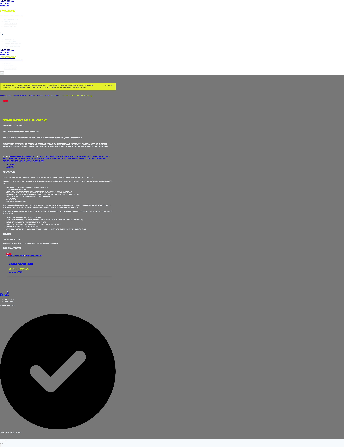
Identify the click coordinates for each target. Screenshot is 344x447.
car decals (60, 156)
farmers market (14, 158)
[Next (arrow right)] (2, 443)
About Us (7, 21)
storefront (28, 161)
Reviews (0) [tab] (10, 167)
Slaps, (93, 158)
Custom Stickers (11, 41)
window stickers (38, 161)
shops (88, 158)
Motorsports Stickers (13, 44)
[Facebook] (1, 295)
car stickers (69, 156)
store (12, 161)
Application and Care (11, 19)
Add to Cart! (13, 272)
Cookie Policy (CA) (10, 26)
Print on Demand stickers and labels (22, 156)
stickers (6, 161)
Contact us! (109, 85)
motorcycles (62, 158)
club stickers (93, 156)
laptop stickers (31, 158)
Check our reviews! (10, 24)
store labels (18, 161)
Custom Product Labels (21, 264)
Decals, (5, 158)
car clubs (53, 156)
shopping (82, 158)
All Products (9, 39)
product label (73, 158)
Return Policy (9, 299)
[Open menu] (2, 73)
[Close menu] (0, 445)
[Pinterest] (6, 295)
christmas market (81, 156)
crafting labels (103, 156)
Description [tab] (10, 165)
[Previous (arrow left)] (0, 443)
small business (101, 158)
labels (23, 158)
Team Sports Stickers (12, 46)
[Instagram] (4, 295)
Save (6, 101)
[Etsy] (8, 295)
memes (40, 158)
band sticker (44, 156)
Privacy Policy (9, 301)
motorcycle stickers (50, 158)
